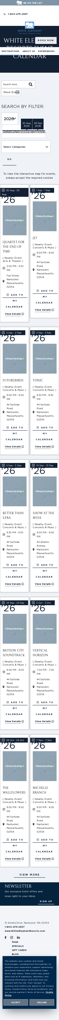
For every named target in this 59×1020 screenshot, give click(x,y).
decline (42, 1002)
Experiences (46, 51)
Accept (15, 1002)
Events (6, 59)
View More (29, 874)
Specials (18, 946)
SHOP (31, 59)
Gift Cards (19, 950)
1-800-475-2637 (18, 14)
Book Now (46, 40)
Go (9, 159)
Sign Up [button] (46, 901)
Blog (15, 954)
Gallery (19, 59)
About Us (28, 51)
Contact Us (46, 59)
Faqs (15, 942)
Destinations (10, 51)
